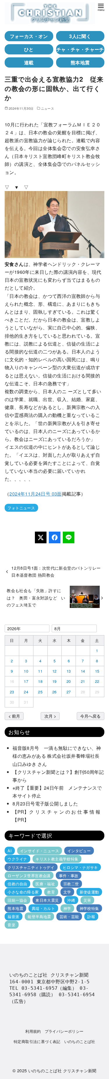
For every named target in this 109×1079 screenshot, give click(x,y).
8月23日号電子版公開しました (45, 803)
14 (83, 671)
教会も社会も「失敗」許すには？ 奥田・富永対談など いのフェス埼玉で (36, 597)
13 (69, 671)
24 (26, 692)
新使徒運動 (89, 892)
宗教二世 (71, 883)
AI (10, 850)
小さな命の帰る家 (23, 892)
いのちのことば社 (79, 1041)
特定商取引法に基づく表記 (37, 1041)
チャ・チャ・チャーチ (80, 49)
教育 (51, 892)
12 (54, 671)
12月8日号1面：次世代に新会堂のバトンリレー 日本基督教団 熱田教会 (58, 571)
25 (40, 692)
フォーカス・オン (29, 36)
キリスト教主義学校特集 (56, 859)
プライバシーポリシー (64, 1031)
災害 (87, 900)
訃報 (91, 916)
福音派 (13, 916)
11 (40, 671)
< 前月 (14, 716)
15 (97, 671)
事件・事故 (68, 875)
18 (40, 681)
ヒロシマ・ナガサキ (80, 867)
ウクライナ (17, 859)
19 (54, 681)
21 (83, 681)
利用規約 (33, 1031)
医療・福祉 (45, 883)
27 (69, 692)
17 (26, 681)
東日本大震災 (47, 900)
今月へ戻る (90, 716)
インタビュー (79, 850)
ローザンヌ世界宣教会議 (29, 875)
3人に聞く (80, 36)
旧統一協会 (17, 900)
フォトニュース (21, 508)
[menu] (101, 7)
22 (97, 681)
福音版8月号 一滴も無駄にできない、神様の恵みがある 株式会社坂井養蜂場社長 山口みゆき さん (58, 756)
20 (69, 681)
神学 (67, 908)
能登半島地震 (39, 916)
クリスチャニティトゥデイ (31, 867)
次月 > (50, 716)
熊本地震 (80, 62)
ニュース (47, 108)
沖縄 (71, 900)
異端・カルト (43, 908)
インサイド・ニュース (39, 850)
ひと (29, 49)
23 (12, 692)
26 (54, 692)
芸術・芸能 (69, 916)
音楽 (11, 924)
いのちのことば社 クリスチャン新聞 (62, 1070)
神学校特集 (89, 908)
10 (26, 671)
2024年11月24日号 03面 (35, 493)
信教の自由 (17, 883)
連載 (29, 62)
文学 (67, 892)
